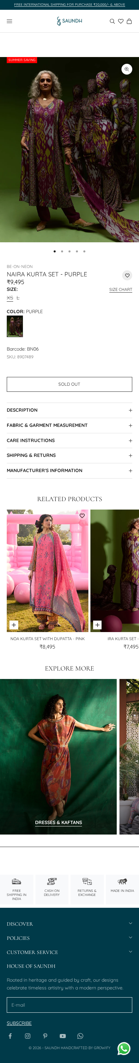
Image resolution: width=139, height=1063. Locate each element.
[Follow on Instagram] (27, 1036)
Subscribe (19, 1023)
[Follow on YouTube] (62, 1036)
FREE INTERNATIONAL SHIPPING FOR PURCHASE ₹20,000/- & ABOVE (69, 4)
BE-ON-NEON (20, 266)
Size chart (120, 289)
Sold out (69, 384)
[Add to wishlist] (127, 275)
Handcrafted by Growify (85, 1047)
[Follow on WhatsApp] (80, 1036)
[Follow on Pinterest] (45, 1036)
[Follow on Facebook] (10, 1036)
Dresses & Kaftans (58, 822)
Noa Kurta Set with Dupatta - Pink (47, 638)
